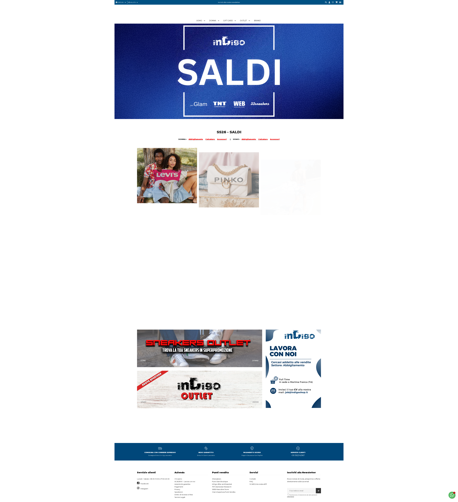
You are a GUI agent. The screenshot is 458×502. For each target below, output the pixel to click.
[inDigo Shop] (229, 17)
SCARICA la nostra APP (258, 484)
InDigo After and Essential (222, 484)
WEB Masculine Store (220, 489)
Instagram (144, 489)
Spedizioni (178, 492)
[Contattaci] (332, 2)
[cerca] (325, 2)
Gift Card (228, 21)
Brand (257, 21)
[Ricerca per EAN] (339, 2)
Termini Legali (179, 497)
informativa (290, 496)
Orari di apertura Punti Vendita (223, 492)
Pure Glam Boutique (220, 481)
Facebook (145, 484)
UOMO (143, 196)
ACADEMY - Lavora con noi (184, 481)
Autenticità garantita (182, 484)
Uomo (199, 21)
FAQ (251, 481)
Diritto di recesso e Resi (183, 495)
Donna (212, 21)
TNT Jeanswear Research (221, 487)
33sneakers (216, 479)
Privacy (177, 489)
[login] (328, 2)
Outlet (243, 21)
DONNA (190, 196)
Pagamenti (178, 487)
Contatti (253, 479)
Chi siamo (178, 479)
